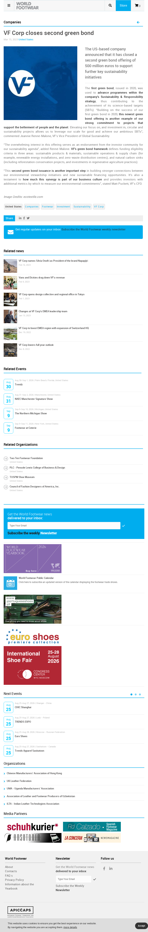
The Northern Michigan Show (31, 413)
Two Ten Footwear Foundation (26, 458)
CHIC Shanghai (23, 707)
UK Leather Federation (19, 781)
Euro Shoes (21, 736)
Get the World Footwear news (75, 867)
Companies (32, 206)
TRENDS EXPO (23, 721)
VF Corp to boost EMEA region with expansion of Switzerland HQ (54, 328)
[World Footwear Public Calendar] (10, 583)
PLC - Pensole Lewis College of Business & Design (37, 467)
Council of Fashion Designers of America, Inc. (35, 486)
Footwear (47, 206)
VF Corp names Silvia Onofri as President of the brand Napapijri (53, 260)
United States (25, 39)
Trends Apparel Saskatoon (29, 750)
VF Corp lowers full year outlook (36, 344)
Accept (141, 925)
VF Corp (99, 206)
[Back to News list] (138, 22)
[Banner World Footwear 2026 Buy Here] (74, 558)
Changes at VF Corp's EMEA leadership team (43, 311)
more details (70, 927)
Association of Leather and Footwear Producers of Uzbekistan (41, 796)
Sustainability (82, 206)
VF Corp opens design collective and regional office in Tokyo (51, 294)
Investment (63, 206)
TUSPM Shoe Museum (22, 477)
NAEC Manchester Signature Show (34, 398)
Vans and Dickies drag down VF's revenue (42, 277)
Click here (24, 582)
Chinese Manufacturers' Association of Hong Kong (34, 773)
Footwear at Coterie (25, 427)
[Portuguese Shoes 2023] (74, 609)
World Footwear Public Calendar (36, 578)
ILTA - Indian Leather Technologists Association (33, 803)
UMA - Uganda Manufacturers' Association (30, 788)
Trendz (19, 384)
